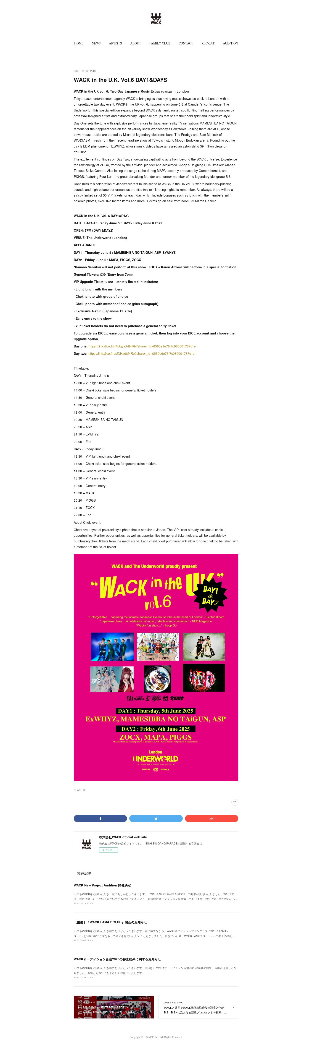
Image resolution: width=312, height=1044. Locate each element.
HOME (79, 43)
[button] (79, 43)
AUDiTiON (230, 43)
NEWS (96, 43)
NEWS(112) (80, 790)
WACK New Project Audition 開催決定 (102, 885)
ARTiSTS (115, 43)
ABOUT (135, 43)
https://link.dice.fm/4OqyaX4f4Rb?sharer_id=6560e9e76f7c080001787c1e (142, 346)
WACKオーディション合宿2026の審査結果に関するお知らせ (117, 959)
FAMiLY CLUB (159, 43)
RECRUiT (208, 43)
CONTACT (186, 43)
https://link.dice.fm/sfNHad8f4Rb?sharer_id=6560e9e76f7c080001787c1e (141, 353)
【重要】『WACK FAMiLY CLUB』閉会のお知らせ (110, 922)
